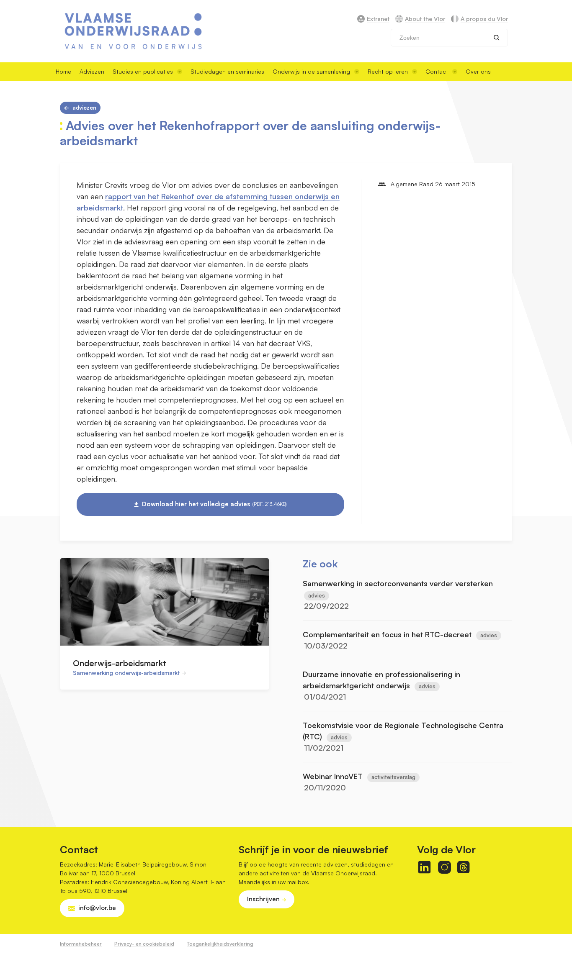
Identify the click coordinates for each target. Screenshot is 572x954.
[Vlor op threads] (463, 867)
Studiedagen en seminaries (227, 71)
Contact (436, 71)
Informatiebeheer (81, 944)
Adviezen (92, 71)
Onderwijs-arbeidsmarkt (119, 663)
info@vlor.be (97, 908)
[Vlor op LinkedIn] (424, 867)
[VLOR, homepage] (133, 31)
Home (63, 71)
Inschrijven (263, 899)
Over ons (478, 71)
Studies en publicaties (143, 71)
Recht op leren (388, 71)
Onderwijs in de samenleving (311, 71)
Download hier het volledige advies (214, 504)
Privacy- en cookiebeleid (144, 944)
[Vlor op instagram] (444, 867)
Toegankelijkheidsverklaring (220, 944)
